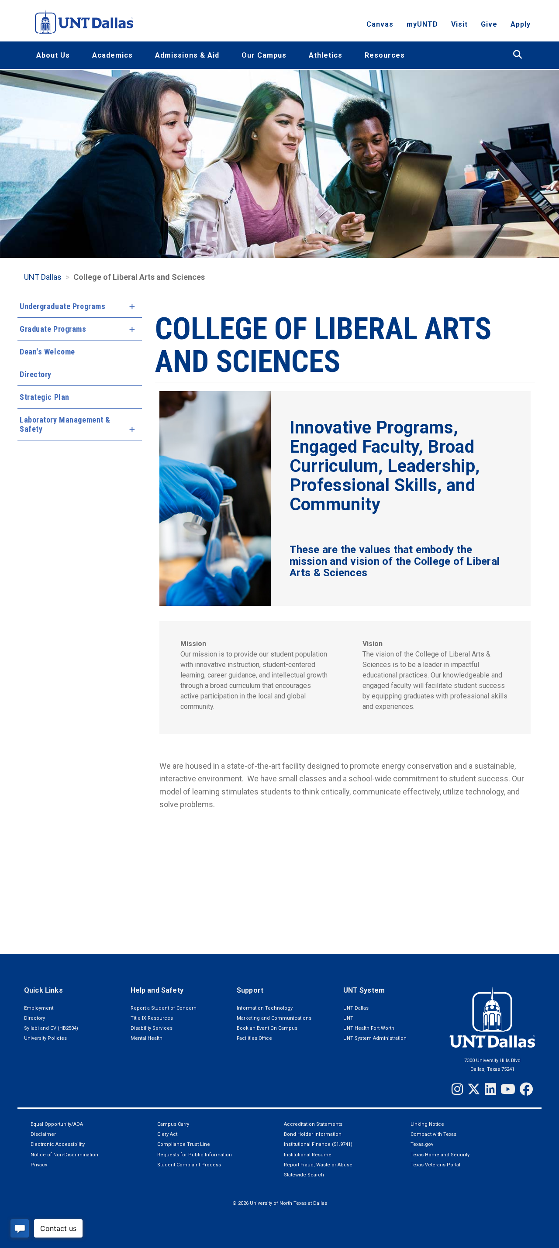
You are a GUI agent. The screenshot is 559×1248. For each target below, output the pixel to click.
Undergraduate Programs (62, 306)
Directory (36, 374)
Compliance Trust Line (183, 1144)
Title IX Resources (152, 1018)
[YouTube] (507, 1089)
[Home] (84, 21)
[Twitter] (473, 1089)
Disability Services (152, 1028)
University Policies (45, 1038)
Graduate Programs (53, 328)
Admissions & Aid (187, 55)
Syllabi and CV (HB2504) (51, 1028)
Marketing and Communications (274, 1018)
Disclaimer (43, 1134)
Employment (38, 1008)
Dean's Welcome (47, 351)
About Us (53, 55)
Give (489, 24)
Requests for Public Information (194, 1155)
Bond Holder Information (313, 1134)
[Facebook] (526, 1089)
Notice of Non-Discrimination (64, 1155)
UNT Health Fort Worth (368, 1028)
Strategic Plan (44, 397)
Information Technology (265, 1008)
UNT (348, 1018)
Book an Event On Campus (267, 1028)
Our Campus (264, 55)
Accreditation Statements (313, 1124)
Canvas (379, 24)
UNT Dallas (43, 277)
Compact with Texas (433, 1134)
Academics (112, 55)
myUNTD (422, 24)
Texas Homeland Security (440, 1155)
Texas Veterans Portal (435, 1165)
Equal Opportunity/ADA (57, 1124)
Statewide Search (304, 1175)
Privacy (39, 1165)
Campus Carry (173, 1124)
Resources (385, 55)
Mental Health (146, 1038)
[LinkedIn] (490, 1089)
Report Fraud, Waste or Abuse (318, 1165)
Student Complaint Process (189, 1165)
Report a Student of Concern (164, 1008)
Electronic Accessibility (58, 1144)
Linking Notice (427, 1124)
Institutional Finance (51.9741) (318, 1144)
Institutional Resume (307, 1155)
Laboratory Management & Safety (65, 424)
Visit (459, 24)
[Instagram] (457, 1089)
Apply (521, 24)
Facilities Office (254, 1038)
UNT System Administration (375, 1038)
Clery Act (167, 1134)
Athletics (325, 55)
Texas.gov (422, 1144)
